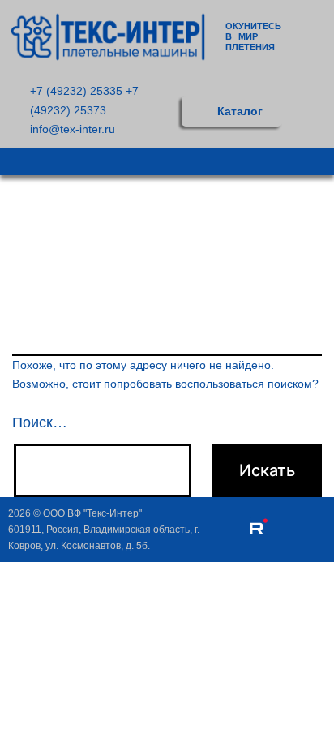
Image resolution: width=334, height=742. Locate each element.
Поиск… (39, 422)
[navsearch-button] (316, 111)
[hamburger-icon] (316, 161)
